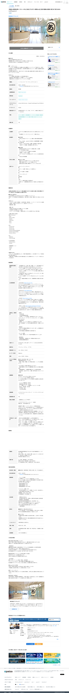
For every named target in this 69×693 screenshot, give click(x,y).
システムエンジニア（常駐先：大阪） (53, 57)
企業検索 (51, 677)
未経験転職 (24, 677)
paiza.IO (37, 682)
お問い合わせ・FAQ (24, 689)
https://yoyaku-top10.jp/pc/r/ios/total (33, 306)
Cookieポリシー (22, 692)
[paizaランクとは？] (59, 47)
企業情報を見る (14, 609)
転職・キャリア (17, 677)
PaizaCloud (44, 682)
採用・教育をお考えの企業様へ (20, 686)
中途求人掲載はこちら (31, 686)
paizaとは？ (46, 1)
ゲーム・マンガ (36, 1)
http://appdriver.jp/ (28, 290)
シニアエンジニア (51, 65)
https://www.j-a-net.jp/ (27, 298)
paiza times (27, 682)
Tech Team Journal (18, 682)
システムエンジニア (51, 82)
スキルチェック (21, 679)
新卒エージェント (44, 677)
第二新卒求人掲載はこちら (50, 686)
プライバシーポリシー (15, 692)
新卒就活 (29, 677)
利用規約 (10, 692)
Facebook (22, 684)
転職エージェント (36, 677)
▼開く (58, 639)
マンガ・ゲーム (28, 679)
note (32, 682)
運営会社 (5, 692)
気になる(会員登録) (30, 644)
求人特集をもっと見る (56, 664)
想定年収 (21, 86)
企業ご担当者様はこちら (58, 1)
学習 (16, 679)
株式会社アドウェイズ (13, 16)
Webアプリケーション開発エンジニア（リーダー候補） (54, 74)
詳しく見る (55, 625)
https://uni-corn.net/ (28, 282)
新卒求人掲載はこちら (40, 686)
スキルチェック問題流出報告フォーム (36, 689)
